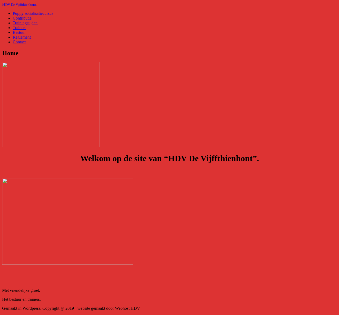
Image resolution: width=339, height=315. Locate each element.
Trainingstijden (25, 23)
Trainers (19, 27)
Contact (19, 42)
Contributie (22, 18)
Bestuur (19, 32)
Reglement (22, 37)
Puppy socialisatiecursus (33, 13)
